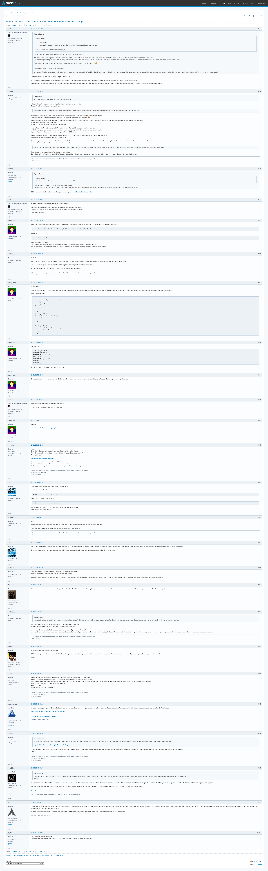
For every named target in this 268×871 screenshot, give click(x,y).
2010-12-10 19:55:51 (37, 542)
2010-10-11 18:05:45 (37, 200)
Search (19, 13)
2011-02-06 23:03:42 (37, 673)
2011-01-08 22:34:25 (37, 646)
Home (204, 3)
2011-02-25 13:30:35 (37, 833)
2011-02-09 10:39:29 (37, 802)
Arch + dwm (34, 716)
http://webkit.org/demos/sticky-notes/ (43, 458)
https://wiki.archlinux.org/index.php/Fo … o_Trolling (48, 711)
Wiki (229, 3)
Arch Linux (11, 3)
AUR (252, 3)
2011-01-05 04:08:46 (37, 585)
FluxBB (259, 864)
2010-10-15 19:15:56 (37, 342)
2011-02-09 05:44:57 (37, 768)
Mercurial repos (45, 716)
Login (31, 13)
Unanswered (258, 16)
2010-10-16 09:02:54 (37, 399)
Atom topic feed (257, 861)
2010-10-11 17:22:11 (37, 168)
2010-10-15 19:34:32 (37, 375)
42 (41, 25)
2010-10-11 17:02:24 (37, 91)
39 (30, 25)
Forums (222, 3)
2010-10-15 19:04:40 (37, 283)
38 (26, 25)
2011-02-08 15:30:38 (37, 733)
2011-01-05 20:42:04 (37, 612)
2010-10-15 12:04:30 (37, 254)
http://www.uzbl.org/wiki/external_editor (79, 192)
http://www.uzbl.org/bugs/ (47, 428)
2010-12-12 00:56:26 (37, 567)
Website (11, 182)
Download (261, 3)
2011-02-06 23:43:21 (37, 704)
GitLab (236, 3)
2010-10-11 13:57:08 (37, 29)
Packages (213, 3)
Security (245, 3)
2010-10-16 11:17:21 (37, 420)
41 (37, 25)
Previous (14, 25)
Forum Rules (35, 791)
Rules (13, 13)
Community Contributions (25, 21)
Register (25, 13)
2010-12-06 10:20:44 (37, 445)
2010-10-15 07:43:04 (37, 220)
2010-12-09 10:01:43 (37, 482)
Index (7, 13)
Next (49, 25)
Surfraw (54, 716)
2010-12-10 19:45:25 (37, 517)
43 (44, 25)
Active (251, 16)
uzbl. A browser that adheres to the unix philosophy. (62, 21)
